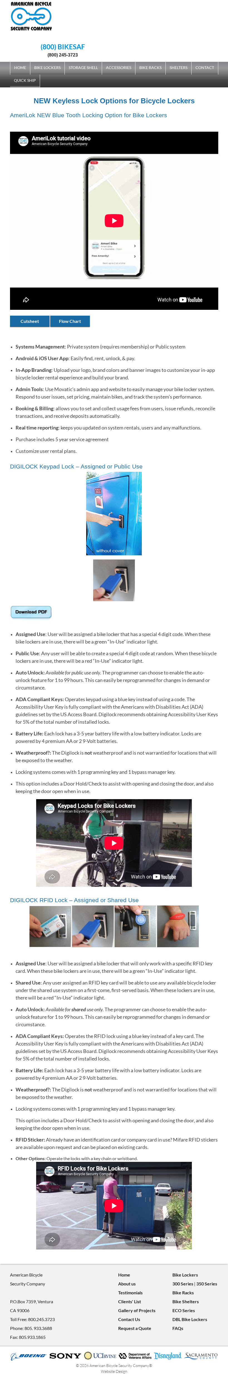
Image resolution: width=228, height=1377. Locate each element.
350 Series (206, 1283)
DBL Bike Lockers (189, 1319)
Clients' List (129, 1301)
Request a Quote (134, 1328)
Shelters (178, 67)
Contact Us (129, 1319)
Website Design (114, 1371)
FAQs (177, 1328)
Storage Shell (83, 67)
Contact (204, 67)
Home (20, 67)
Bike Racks (150, 67)
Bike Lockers (47, 67)
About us (127, 1283)
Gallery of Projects (136, 1310)
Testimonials (130, 1292)
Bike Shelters (185, 1301)
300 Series (182, 1283)
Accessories (118, 67)
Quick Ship (25, 80)
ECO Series (183, 1310)
